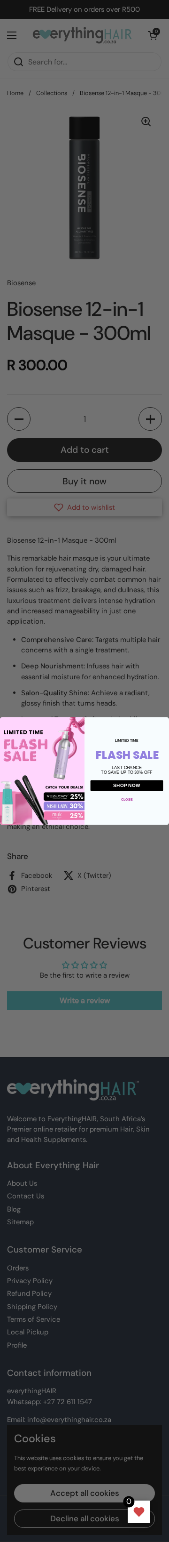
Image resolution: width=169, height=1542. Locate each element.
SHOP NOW (126, 785)
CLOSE (126, 800)
